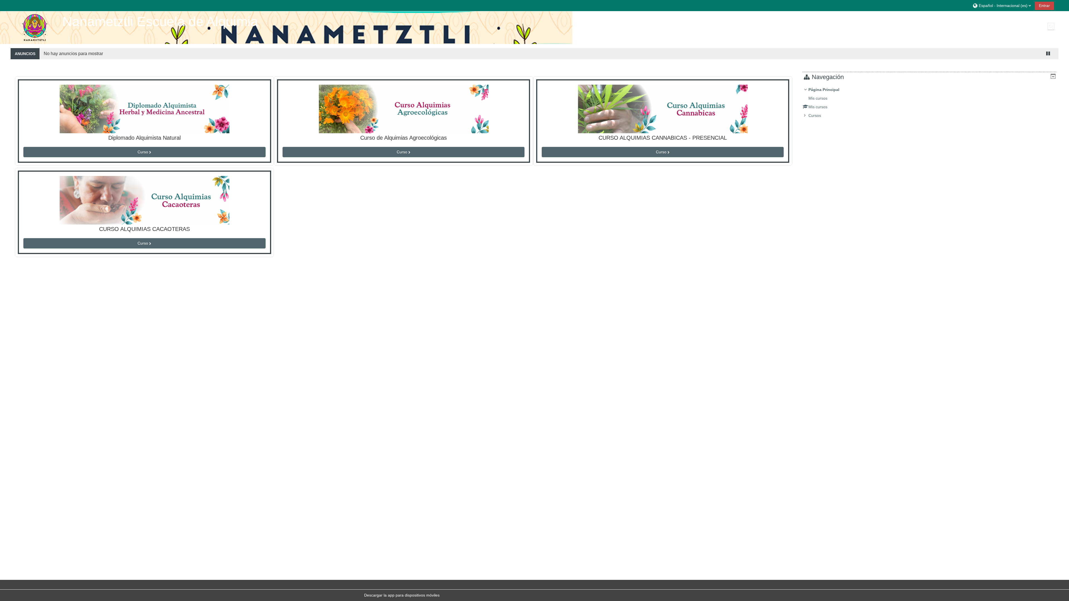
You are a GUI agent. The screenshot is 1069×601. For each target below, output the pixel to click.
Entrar (1044, 5)
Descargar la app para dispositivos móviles (402, 595)
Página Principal (823, 89)
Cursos (814, 115)
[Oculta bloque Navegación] (1053, 76)
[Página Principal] (34, 27)
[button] (1001, 5)
